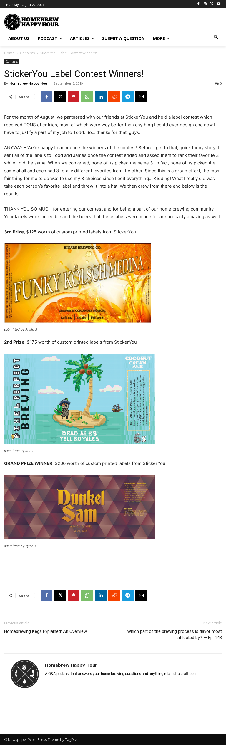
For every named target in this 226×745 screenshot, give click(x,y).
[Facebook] (198, 4)
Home (9, 53)
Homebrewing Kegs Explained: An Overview (45, 631)
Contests (27, 53)
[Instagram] (205, 4)
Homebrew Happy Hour (29, 83)
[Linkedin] (101, 96)
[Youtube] (218, 4)
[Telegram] (128, 96)
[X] (211, 4)
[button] (216, 37)
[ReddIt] (114, 96)
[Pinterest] (73, 96)
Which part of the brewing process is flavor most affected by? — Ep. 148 (174, 634)
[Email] (141, 96)
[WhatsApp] (87, 96)
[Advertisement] (148, 21)
